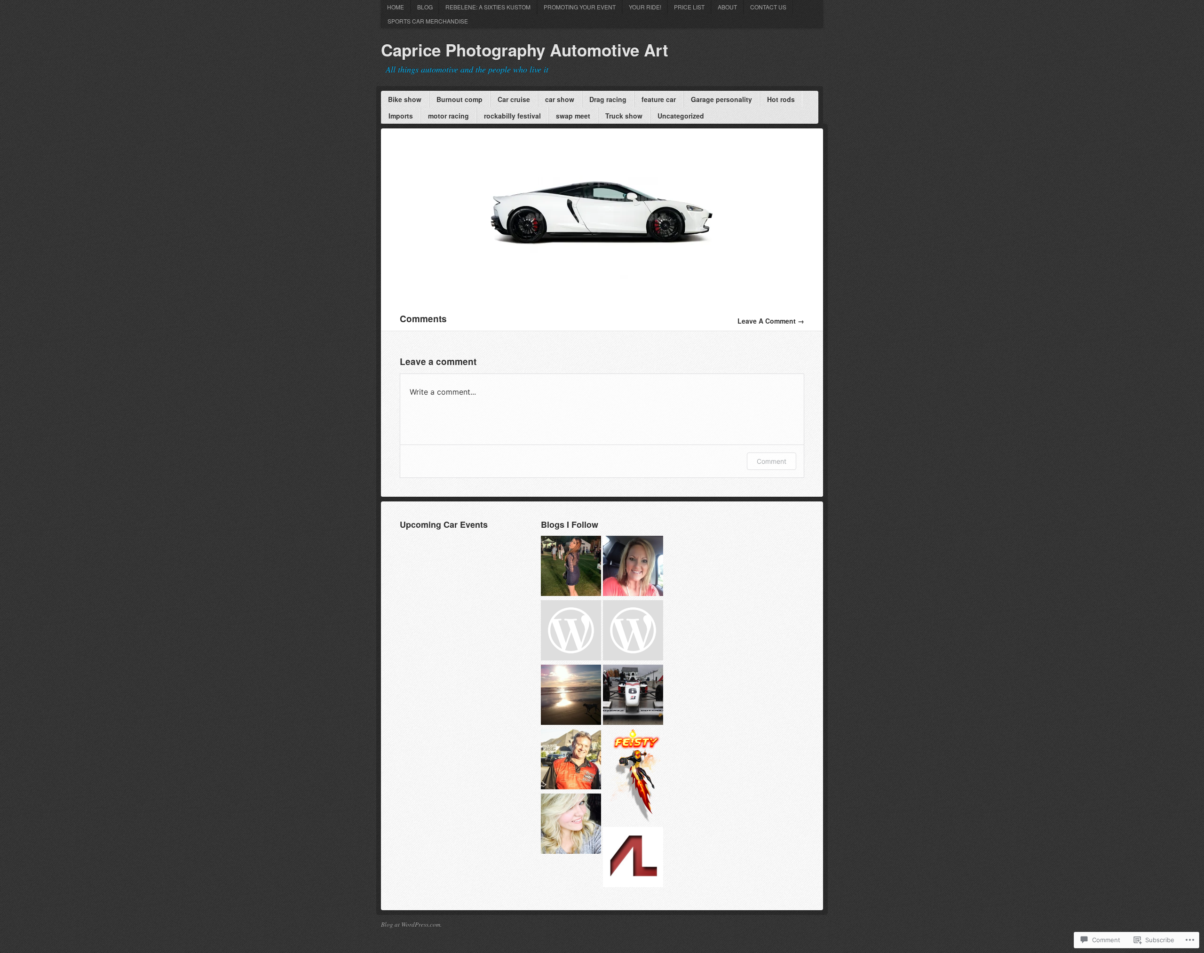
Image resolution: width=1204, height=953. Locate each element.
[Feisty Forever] (635, 777)
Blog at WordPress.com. (411, 924)
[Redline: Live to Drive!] (633, 696)
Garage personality (721, 99)
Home (395, 7)
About (727, 7)
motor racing (448, 115)
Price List (689, 7)
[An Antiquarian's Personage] (571, 825)
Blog (425, 7)
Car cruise (514, 99)
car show (559, 99)
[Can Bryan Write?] (571, 696)
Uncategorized (680, 115)
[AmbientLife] (633, 858)
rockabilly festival (512, 115)
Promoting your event (580, 7)
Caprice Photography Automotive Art (524, 50)
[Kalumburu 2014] (633, 631)
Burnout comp (459, 99)
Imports (400, 115)
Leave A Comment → (770, 321)
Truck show (623, 115)
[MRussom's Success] (633, 567)
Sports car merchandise (428, 21)
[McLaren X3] (602, 285)
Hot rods (781, 99)
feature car (659, 99)
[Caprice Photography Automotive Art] (571, 760)
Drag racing (607, 99)
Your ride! (645, 7)
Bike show (404, 99)
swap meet (573, 115)
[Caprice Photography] (571, 631)
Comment (771, 461)
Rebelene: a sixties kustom (488, 7)
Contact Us (768, 7)
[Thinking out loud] (571, 567)
